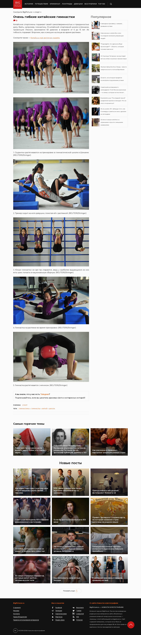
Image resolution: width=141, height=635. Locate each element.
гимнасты (35, 408)
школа (52, 408)
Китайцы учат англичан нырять (45, 38)
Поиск (117, 4)
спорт (37, 12)
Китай (44, 408)
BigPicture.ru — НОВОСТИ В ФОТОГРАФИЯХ (106, 607)
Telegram (44, 394)
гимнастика (24, 408)
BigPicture (27, 12)
